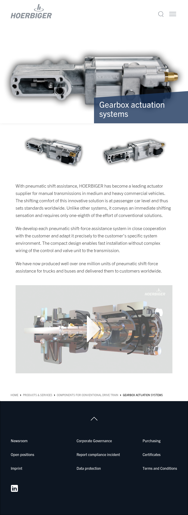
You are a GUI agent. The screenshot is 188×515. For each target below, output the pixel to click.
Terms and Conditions (160, 468)
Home (14, 395)
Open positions (22, 454)
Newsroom (19, 440)
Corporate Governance (94, 440)
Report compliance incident (98, 454)
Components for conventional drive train (87, 395)
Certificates (151, 454)
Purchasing (151, 440)
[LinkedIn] (14, 488)
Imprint (16, 468)
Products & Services (37, 395)
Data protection (89, 468)
